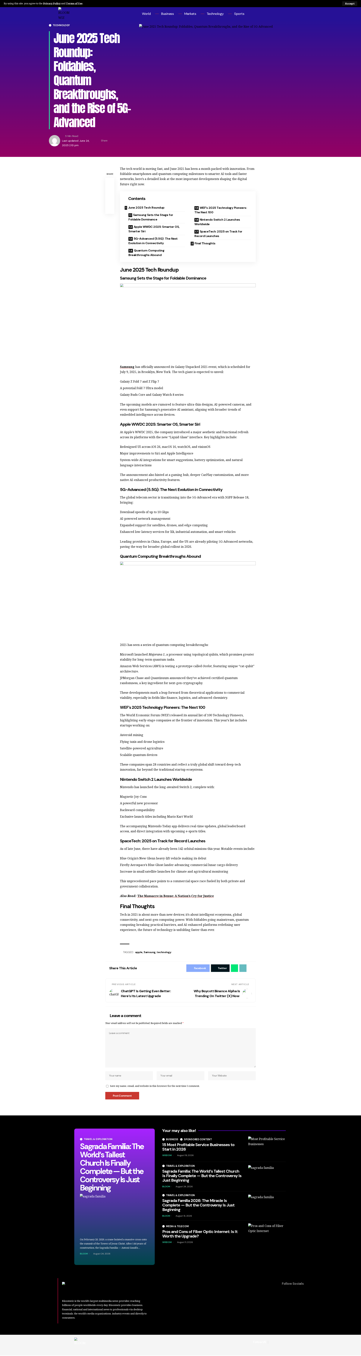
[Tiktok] (300, 13)
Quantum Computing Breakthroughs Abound (146, 252)
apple (139, 952)
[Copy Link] (123, 141)
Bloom (84, 1253)
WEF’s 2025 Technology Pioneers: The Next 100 (220, 210)
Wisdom (167, 1155)
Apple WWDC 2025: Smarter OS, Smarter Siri (154, 229)
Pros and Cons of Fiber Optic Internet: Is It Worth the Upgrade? (199, 1234)
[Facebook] (284, 13)
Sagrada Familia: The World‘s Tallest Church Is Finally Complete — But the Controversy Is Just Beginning (112, 1167)
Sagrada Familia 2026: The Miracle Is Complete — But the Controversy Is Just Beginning (198, 1205)
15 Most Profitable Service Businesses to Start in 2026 (198, 1147)
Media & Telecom (177, 1226)
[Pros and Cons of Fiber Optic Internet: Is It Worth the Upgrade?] (267, 1234)
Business (172, 1139)
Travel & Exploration (98, 1139)
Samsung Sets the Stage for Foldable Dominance (150, 217)
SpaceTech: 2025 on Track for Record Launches (218, 233)
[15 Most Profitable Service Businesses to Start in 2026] (267, 1147)
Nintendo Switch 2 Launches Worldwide (217, 222)
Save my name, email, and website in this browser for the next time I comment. (155, 1086)
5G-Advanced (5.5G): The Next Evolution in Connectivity (153, 241)
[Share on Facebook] (111, 141)
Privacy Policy (52, 3)
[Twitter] (290, 13)
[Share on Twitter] (117, 141)
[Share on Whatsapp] (234, 968)
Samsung (127, 367)
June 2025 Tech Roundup (146, 208)
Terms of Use (74, 3)
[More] (129, 141)
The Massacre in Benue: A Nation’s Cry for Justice (175, 896)
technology (164, 952)
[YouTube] (295, 13)
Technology (61, 25)
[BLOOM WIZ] (80, 1342)
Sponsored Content (198, 1139)
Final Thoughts (205, 243)
